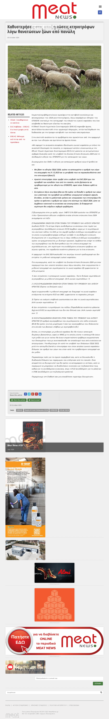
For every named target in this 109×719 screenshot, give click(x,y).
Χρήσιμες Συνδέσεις (65, 30)
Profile (7, 705)
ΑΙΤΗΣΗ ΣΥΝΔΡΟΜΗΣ (20, 705)
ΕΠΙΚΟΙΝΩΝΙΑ (74, 705)
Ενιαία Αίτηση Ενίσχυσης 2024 (36, 410)
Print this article (18, 400)
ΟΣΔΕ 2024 (64, 410)
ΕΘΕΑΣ (19, 410)
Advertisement (54, 584)
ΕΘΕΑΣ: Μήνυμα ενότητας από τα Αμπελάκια (17, 139)
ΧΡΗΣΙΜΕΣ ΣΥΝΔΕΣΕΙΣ (39, 705)
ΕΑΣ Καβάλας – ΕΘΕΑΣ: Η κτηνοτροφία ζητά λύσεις (20, 130)
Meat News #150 (15, 445)
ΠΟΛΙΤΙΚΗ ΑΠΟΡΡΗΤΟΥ (58, 705)
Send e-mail (34, 400)
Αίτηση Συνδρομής (65, 28)
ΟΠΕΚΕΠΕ (53, 410)
